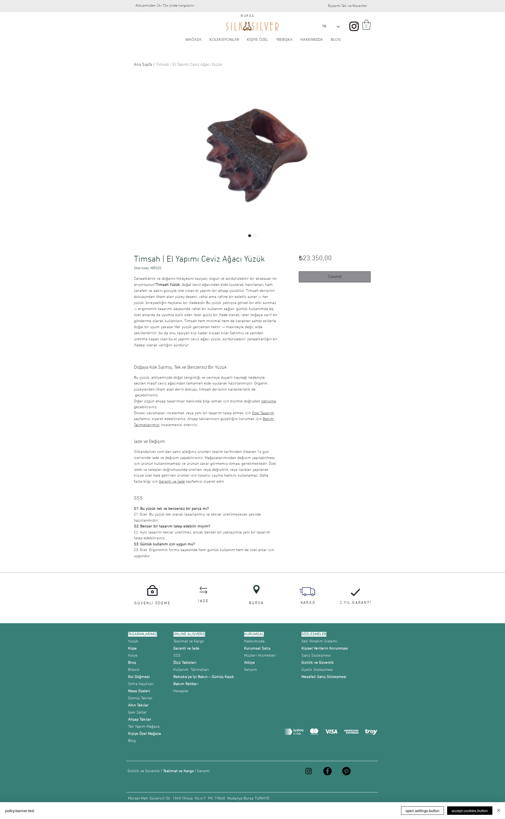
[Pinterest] (346, 771)
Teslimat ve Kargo (178, 771)
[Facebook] (327, 771)
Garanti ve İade (172, 481)
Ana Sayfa (143, 64)
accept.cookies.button (470, 810)
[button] (366, 25)
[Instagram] (354, 26)
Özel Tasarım (263, 413)
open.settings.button (423, 810)
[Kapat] (499, 810)
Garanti (203, 771)
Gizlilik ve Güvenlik (144, 771)
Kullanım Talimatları (191, 669)
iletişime (268, 401)
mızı (156, 425)
